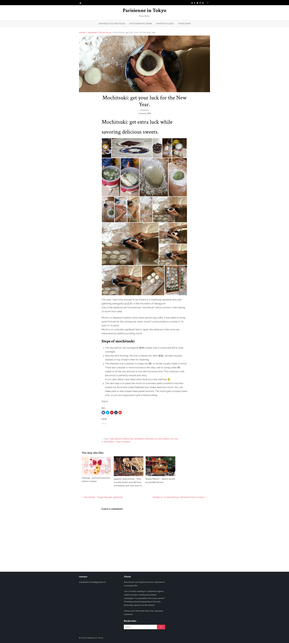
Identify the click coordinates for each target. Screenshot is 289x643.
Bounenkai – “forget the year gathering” (103, 497)
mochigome (139, 438)
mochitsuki (148, 438)
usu (176, 438)
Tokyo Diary (184, 23)
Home (82, 32)
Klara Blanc (109, 441)
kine (132, 438)
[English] (203, 2)
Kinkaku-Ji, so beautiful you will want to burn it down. (179, 497)
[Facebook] (195, 2)
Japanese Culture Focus (111, 23)
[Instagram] (192, 2)
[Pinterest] (200, 2)
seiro (172, 438)
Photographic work (140, 23)
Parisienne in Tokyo (144, 10)
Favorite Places (165, 23)
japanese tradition (122, 438)
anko (112, 438)
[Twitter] (197, 2)
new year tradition (161, 438)
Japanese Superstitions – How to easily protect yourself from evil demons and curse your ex (128, 482)
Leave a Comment (123, 441)
